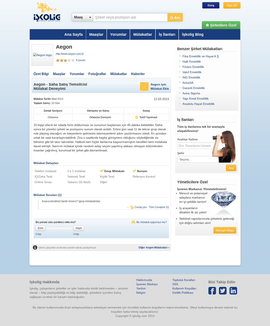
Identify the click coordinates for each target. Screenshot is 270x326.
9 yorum (80, 60)
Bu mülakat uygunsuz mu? (151, 222)
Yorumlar (118, 34)
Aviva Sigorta (191, 93)
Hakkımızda (144, 280)
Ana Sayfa (73, 34)
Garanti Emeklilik (193, 88)
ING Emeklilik (191, 77)
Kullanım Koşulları (184, 288)
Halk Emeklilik (191, 61)
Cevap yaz (141, 207)
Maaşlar (96, 34)
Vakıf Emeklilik (191, 72)
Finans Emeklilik (193, 66)
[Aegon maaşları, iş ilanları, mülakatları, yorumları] (42, 55)
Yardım (141, 288)
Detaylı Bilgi (225, 230)
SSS (175, 284)
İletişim (141, 292)
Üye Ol (232, 5)
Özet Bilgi (41, 74)
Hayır (79, 228)
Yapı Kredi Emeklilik (195, 98)
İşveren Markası (147, 284)
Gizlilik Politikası (182, 292)
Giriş (211, 5)
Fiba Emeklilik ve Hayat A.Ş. (201, 56)
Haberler (138, 74)
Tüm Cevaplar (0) (159, 207)
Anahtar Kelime (187, 139)
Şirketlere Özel (222, 25)
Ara (176, 17)
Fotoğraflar (97, 74)
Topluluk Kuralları (183, 280)
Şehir (180, 153)
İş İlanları (167, 34)
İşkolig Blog (193, 34)
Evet (40, 228)
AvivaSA (187, 82)
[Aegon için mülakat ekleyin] (144, 86)
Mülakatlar (142, 34)
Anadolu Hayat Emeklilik (198, 103)
